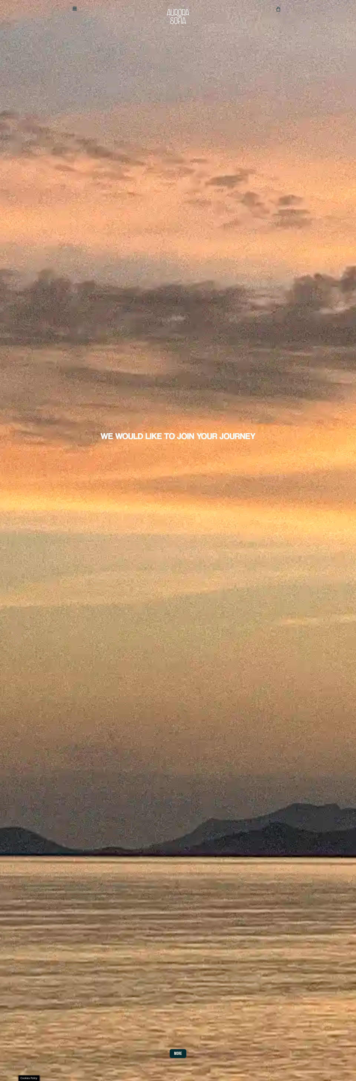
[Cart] (278, 9)
